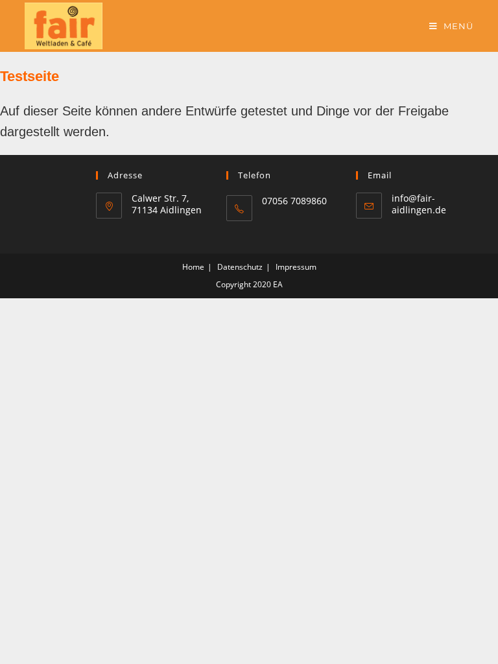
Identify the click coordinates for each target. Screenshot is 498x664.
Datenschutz (240, 266)
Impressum (296, 266)
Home (193, 266)
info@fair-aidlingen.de (419, 204)
